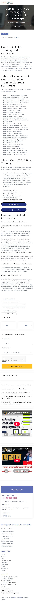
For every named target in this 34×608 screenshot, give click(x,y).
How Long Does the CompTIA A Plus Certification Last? (16, 239)
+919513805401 (14, 204)
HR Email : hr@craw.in (7, 591)
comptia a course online (8, 313)
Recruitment (4, 564)
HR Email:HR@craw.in (19, 501)
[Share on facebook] (2, 317)
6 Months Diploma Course (8, 531)
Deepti (17, 37)
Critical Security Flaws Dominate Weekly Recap (14, 388)
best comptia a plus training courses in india (13, 307)
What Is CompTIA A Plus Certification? (11, 275)
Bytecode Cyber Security (17, 597)
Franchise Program (6, 560)
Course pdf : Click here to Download (12, 199)
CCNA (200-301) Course (7, 541)
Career (3, 554)
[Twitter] (4, 516)
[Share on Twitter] (5, 317)
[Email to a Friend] (9, 317)
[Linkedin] (10, 516)
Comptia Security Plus (7, 543)
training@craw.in (7, 501)
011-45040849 (12, 582)
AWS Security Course (6, 546)
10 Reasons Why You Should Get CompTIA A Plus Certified (16, 252)
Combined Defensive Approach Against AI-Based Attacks (17, 385)
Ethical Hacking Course (7, 533)
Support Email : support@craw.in (10, 593)
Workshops (4, 562)
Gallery (3, 566)
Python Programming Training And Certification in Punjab (8, 325)
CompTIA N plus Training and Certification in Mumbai (25, 325)
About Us (3, 556)
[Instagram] (8, 516)
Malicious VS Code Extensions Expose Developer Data (16, 392)
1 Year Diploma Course (7, 529)
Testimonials (4, 568)
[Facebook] (2, 516)
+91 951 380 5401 (9, 498)
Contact (3, 570)
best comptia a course (8, 299)
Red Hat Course (5, 538)
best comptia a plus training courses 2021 (13, 304)
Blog (2, 558)
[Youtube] (6, 516)
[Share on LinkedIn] (7, 317)
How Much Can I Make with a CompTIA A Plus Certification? (16, 263)
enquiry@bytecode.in (13, 210)
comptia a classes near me (9, 310)
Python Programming (6, 536)
